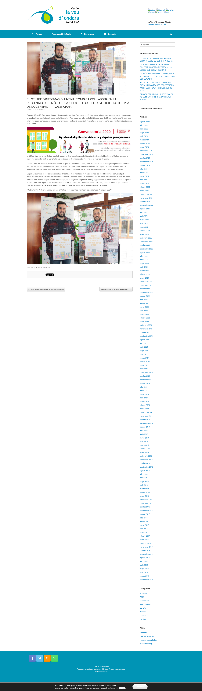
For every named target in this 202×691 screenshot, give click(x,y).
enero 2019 (144, 452)
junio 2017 (144, 521)
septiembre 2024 (146, 205)
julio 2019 (143, 430)
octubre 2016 (145, 550)
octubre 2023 (145, 245)
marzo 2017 (144, 532)
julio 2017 (143, 517)
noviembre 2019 (146, 416)
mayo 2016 (144, 568)
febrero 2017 (145, 536)
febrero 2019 (145, 448)
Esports (143, 611)
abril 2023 (144, 267)
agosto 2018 (145, 470)
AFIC (142, 597)
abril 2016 (144, 572)
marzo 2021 (144, 357)
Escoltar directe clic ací (157, 24)
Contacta (112, 34)
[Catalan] (152, 10)
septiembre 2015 (146, 579)
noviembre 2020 (146, 372)
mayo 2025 (144, 176)
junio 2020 (144, 390)
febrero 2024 (145, 230)
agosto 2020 (145, 383)
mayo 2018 (144, 481)
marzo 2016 (144, 576)
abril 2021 (144, 354)
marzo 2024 (144, 227)
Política (143, 618)
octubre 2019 (145, 419)
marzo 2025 (144, 183)
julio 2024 (143, 212)
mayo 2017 (144, 525)
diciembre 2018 (146, 456)
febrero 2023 (145, 274)
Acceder (143, 632)
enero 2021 (144, 365)
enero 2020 (144, 408)
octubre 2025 (145, 157)
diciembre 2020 (146, 368)
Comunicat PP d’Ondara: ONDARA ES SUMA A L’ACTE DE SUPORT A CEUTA (156, 59)
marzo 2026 (144, 139)
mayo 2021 (144, 350)
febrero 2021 (145, 361)
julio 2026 (143, 125)
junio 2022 (144, 303)
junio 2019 (144, 434)
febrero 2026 (145, 143)
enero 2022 (144, 321)
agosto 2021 (145, 339)
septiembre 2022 (146, 292)
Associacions (145, 604)
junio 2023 (144, 259)
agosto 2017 (145, 514)
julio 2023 (143, 256)
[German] (159, 12)
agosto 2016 (145, 557)
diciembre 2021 (146, 325)
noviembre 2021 (146, 328)
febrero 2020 (145, 405)
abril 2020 (144, 397)
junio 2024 (144, 216)
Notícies (143, 615)
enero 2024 (144, 234)
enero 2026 (144, 147)
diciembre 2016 (146, 543)
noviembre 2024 (146, 198)
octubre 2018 (145, 463)
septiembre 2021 (146, 336)
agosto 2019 (145, 426)
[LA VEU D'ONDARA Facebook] (32, 658)
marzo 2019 (144, 445)
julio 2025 (143, 168)
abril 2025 (144, 179)
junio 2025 (144, 172)
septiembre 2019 (146, 423)
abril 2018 (144, 485)
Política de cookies (101, 672)
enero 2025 (144, 190)
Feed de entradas (147, 636)
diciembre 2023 (146, 237)
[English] (170, 10)
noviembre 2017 (146, 503)
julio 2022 (143, 299)
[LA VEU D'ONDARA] (54, 15)
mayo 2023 (144, 263)
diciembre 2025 (146, 150)
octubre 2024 (145, 201)
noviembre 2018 (146, 459)
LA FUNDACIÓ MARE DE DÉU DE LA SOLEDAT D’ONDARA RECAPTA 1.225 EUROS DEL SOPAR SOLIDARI (155, 67)
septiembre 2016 (146, 554)
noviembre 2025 (146, 154)
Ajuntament (46, 267)
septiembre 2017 (146, 510)
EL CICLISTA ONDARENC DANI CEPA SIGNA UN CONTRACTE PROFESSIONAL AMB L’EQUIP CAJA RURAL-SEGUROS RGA (157, 86)
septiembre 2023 (146, 248)
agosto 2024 (145, 208)
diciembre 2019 (146, 412)
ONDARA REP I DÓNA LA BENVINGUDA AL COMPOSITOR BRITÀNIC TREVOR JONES (156, 97)
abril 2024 (144, 223)
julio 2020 (143, 387)
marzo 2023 (144, 270)
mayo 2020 (144, 394)
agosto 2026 (145, 121)
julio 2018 (143, 474)
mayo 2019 (144, 437)
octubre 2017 (145, 506)
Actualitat (39, 267)
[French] (151, 12)
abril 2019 (144, 441)
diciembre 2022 (146, 281)
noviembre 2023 (146, 241)
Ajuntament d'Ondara (101, 669)
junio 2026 (144, 128)
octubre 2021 (145, 332)
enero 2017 (144, 539)
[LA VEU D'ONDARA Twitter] (39, 658)
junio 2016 (144, 565)
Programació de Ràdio (61, 34)
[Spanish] (161, 10)
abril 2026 (144, 136)
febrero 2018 (145, 492)
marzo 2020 (144, 401)
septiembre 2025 (146, 161)
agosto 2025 (145, 165)
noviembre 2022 (146, 285)
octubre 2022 (145, 288)
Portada (39, 34)
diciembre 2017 (146, 499)
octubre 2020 (145, 376)
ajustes (122, 688)
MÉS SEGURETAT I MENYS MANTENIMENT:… (46, 289)
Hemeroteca (89, 34)
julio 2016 (143, 561)
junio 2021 (144, 347)
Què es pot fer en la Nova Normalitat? (116, 289)
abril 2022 (144, 310)
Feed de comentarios (148, 640)
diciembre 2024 (146, 194)
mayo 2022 (144, 307)
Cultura (143, 608)
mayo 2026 (144, 132)
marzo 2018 (144, 488)
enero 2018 (144, 496)
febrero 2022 (145, 317)
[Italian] (167, 12)
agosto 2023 (145, 252)
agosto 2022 (145, 296)
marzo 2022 (144, 314)
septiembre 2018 (146, 467)
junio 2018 (144, 477)
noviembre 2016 (146, 546)
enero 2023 (144, 278)
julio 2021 (143, 343)
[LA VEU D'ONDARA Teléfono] (54, 658)
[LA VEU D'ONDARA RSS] (47, 658)
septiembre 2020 (146, 379)
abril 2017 (144, 528)
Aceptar (140, 686)
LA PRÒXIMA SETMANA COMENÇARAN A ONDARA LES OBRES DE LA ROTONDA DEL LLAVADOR (157, 76)
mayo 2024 (144, 219)
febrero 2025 (145, 187)
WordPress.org (146, 643)
